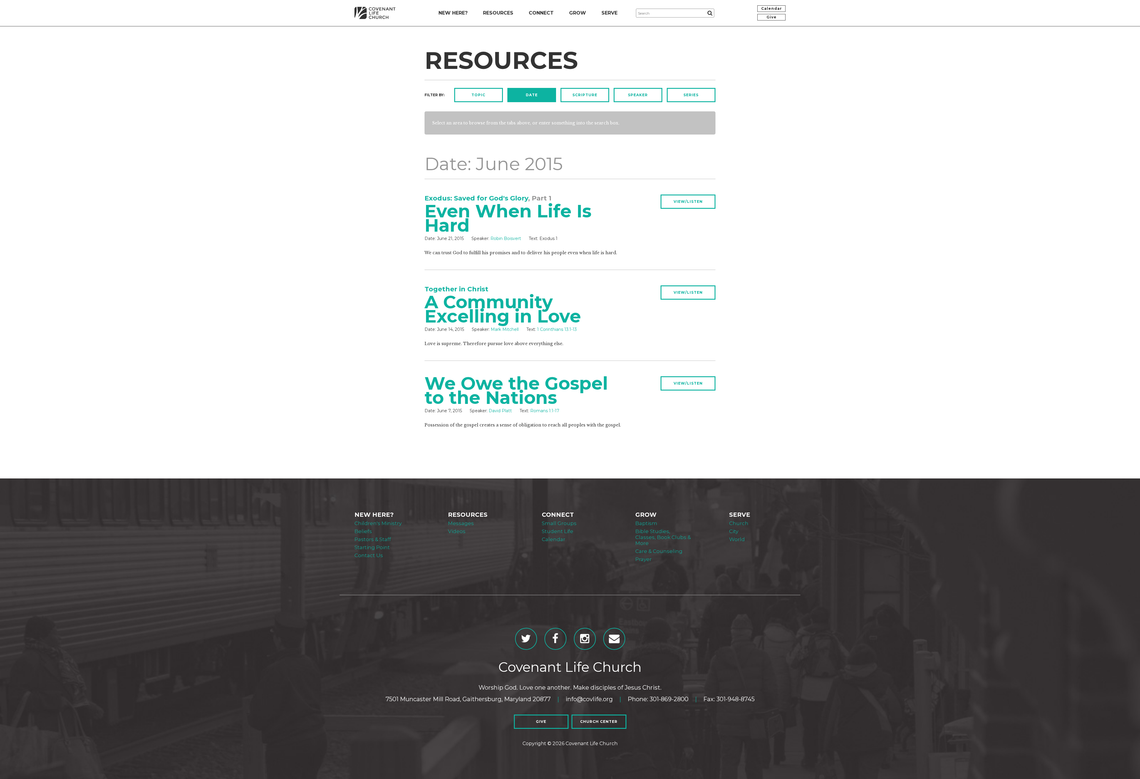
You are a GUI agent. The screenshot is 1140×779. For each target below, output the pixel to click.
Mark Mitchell (505, 329)
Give (772, 17)
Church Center (599, 721)
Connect (541, 13)
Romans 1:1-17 (544, 410)
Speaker (638, 95)
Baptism (646, 523)
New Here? (453, 13)
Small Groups (559, 523)
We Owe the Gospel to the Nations (516, 390)
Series (691, 95)
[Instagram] (585, 639)
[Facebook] (555, 639)
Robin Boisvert (505, 238)
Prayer (643, 559)
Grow (577, 13)
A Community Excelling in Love (503, 309)
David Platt (500, 410)
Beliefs (363, 531)
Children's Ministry (378, 523)
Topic (478, 95)
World (737, 539)
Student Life (557, 531)
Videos (457, 531)
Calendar (771, 8)
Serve (609, 13)
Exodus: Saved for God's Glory (476, 198)
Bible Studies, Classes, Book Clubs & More (663, 537)
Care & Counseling (659, 551)
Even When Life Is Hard (508, 218)
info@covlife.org (589, 699)
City (733, 531)
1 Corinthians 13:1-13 (557, 329)
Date (532, 95)
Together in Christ (456, 289)
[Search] (710, 13)
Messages (461, 523)
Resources (498, 13)
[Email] (614, 639)
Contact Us (368, 555)
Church (738, 523)
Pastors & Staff (372, 539)
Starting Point (372, 547)
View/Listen (688, 201)
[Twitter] (526, 639)
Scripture (584, 95)
